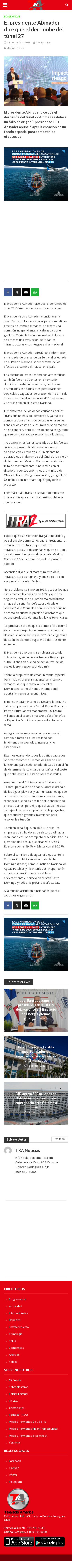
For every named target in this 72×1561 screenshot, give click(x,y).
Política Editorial (18, 1394)
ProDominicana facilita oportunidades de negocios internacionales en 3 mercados (36, 1054)
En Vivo (13, 1401)
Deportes (14, 1320)
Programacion (18, 1299)
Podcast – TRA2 (18, 1414)
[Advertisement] (36, 241)
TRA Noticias (43, 42)
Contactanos (17, 1408)
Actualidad (15, 1306)
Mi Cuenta (15, 1380)
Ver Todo (60, 1139)
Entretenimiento (19, 1327)
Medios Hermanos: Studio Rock (28, 1435)
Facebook (15, 1461)
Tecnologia (15, 1334)
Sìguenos (15, 1442)
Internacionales (18, 1313)
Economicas (12, 16)
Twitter (13, 1475)
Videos (13, 1361)
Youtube (14, 1468)
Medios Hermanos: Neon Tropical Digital (33, 1428)
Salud (12, 1341)
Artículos (14, 1354)
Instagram (15, 1481)
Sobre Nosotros (18, 1387)
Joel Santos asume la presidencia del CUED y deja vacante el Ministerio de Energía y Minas (36, 1007)
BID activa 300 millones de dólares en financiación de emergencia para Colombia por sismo (36, 1100)
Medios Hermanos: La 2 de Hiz (27, 1421)
